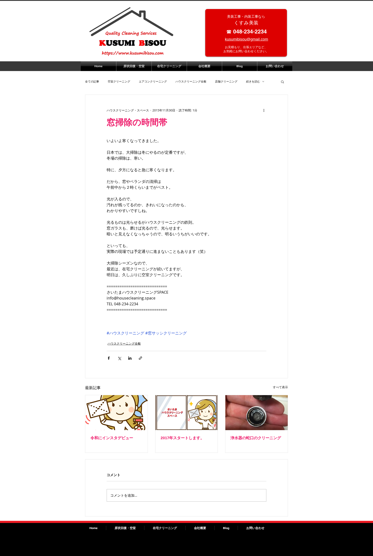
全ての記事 (92, 81)
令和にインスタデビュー (111, 438)
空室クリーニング (119, 81)
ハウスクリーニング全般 (190, 81)
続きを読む (253, 81)
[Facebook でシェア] (109, 358)
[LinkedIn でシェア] (130, 358)
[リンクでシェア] (140, 358)
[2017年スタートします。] (186, 412)
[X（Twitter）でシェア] (119, 358)
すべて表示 (280, 387)
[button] (282, 81)
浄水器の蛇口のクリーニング (256, 438)
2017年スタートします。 (182, 438)
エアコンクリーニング (153, 81)
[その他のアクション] (263, 110)
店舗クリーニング (226, 81)
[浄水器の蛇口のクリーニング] (256, 412)
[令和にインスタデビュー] (116, 412)
